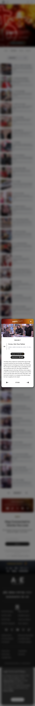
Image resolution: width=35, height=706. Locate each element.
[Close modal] (30, 321)
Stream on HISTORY (17, 354)
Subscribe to (15, 357)
